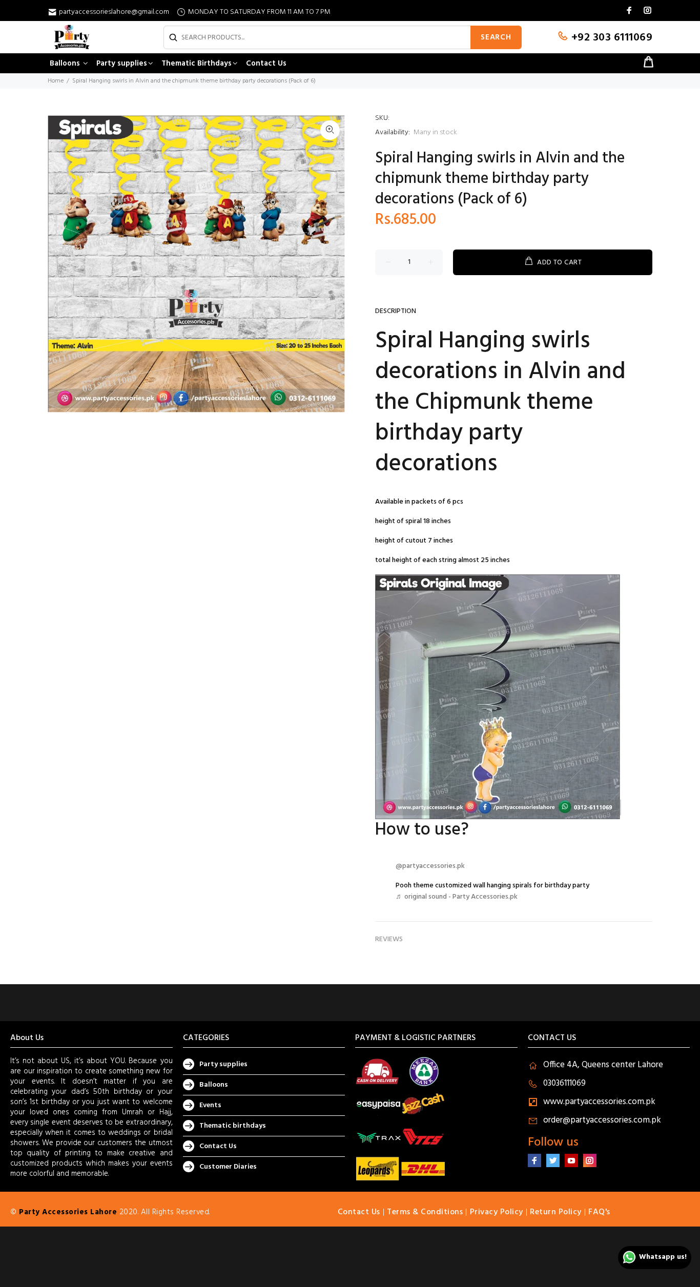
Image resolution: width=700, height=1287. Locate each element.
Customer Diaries (228, 1167)
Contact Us (218, 1146)
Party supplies (223, 1064)
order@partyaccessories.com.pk (602, 1120)
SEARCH (496, 37)
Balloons (213, 1085)
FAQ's (599, 1212)
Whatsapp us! (663, 1257)
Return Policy (556, 1212)
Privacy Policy (496, 1212)
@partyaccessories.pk (430, 866)
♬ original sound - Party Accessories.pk (457, 897)
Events (210, 1105)
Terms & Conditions (425, 1212)
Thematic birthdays (232, 1126)
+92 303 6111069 (610, 38)
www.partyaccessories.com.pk (599, 1102)
